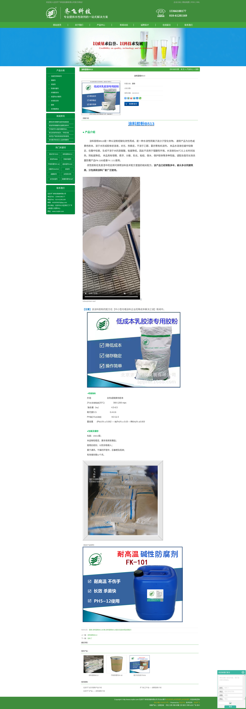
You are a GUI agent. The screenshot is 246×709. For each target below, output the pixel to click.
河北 (167, 705)
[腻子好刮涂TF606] (139, 664)
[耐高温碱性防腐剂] (133, 584)
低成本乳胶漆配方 (125, 630)
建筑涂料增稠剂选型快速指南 (59, 122)
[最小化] (243, 672)
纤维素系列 (55, 93)
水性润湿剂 (54, 179)
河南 (174, 705)
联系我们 (188, 25)
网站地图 (185, 2)
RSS (193, 2)
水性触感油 (55, 109)
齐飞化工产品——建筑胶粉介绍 (150, 688)
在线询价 (131, 104)
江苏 (181, 705)
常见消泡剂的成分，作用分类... (59, 133)
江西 (170, 705)
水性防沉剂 (55, 101)
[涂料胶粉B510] (93, 664)
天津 (187, 705)
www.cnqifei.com (58, 211)
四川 (198, 705)
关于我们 (79, 25)
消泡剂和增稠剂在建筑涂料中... (59, 126)
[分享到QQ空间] (128, 98)
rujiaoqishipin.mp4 (89, 301)
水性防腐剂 (177, 699)
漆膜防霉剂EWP (67, 179)
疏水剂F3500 (53, 154)
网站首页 (57, 25)
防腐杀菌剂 (55, 88)
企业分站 (177, 2)
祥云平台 (182, 703)
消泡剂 (53, 84)
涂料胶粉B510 (67, 154)
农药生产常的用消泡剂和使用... (59, 136)
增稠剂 (53, 80)
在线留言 (167, 25)
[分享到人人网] (137, 98)
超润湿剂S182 (67, 164)
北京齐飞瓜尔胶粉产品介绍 (92, 688)
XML (198, 2)
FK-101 (111, 160)
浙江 (184, 705)
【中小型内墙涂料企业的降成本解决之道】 (134, 309)
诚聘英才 (145, 25)
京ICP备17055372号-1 (162, 703)
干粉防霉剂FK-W (53, 164)
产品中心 (101, 25)
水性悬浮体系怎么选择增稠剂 (59, 140)
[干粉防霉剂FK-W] (116, 664)
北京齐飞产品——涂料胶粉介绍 (94, 691)
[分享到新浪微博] (131, 98)
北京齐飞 (197, 703)
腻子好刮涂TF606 (140, 675)
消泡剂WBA (54, 159)
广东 (194, 705)
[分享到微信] (140, 98)
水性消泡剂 (169, 699)
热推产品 (153, 705)
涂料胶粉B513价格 (99, 630)
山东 (191, 705)
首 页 (182, 69)
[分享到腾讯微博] (134, 98)
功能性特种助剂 (56, 76)
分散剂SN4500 (54, 169)
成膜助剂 (54, 174)
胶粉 (52, 105)
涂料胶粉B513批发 (112, 630)
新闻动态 (123, 25)
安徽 (177, 705)
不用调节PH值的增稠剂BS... (58, 129)
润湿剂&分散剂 (56, 97)
